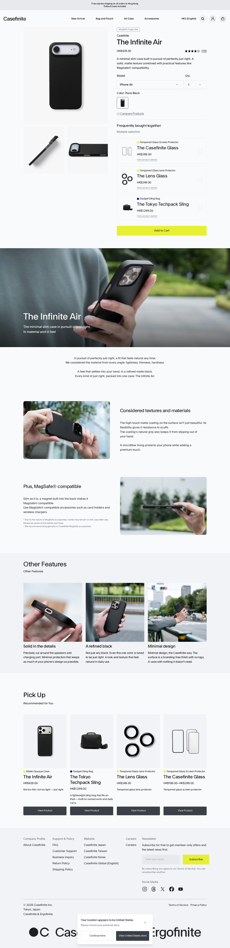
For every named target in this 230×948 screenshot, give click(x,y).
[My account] (212, 18)
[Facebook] (171, 889)
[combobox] (150, 84)
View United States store (133, 935)
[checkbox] (162, 151)
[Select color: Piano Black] (122, 103)
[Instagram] (144, 889)
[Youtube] (180, 889)
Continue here (97, 935)
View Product (45, 811)
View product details (147, 160)
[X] (162, 889)
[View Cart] (222, 18)
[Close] (145, 921)
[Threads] (153, 889)
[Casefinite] (15, 18)
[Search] (202, 18)
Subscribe (196, 859)
